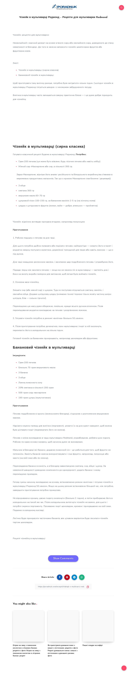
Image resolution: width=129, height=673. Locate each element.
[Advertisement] (63, 122)
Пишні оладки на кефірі (93, 645)
